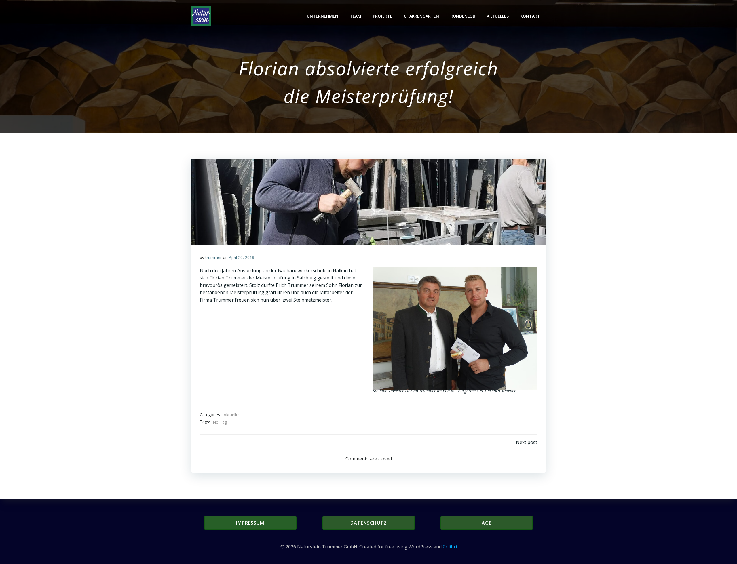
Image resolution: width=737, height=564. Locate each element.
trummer (213, 257)
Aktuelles (498, 16)
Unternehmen (322, 16)
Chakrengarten (421, 16)
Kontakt (530, 16)
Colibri (450, 547)
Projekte (382, 16)
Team (355, 16)
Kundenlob (463, 16)
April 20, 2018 (241, 257)
